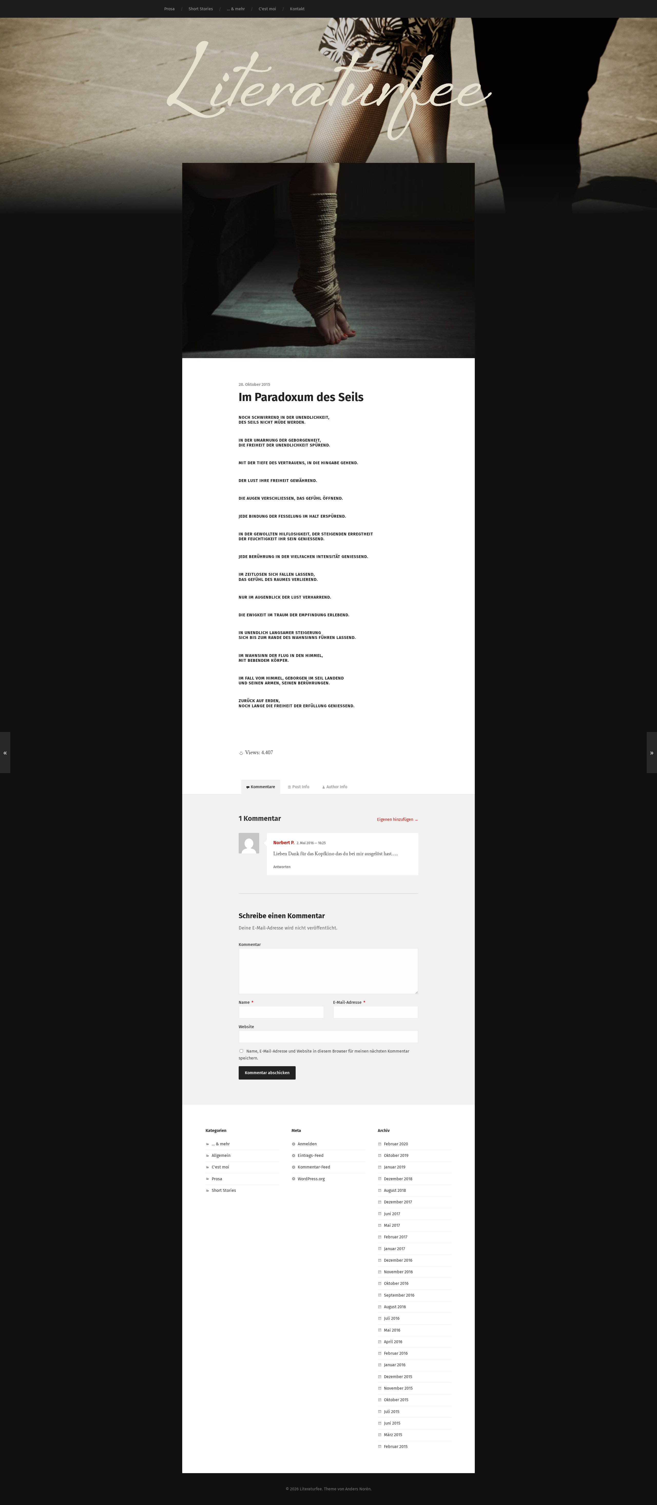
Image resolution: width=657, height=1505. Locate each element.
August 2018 (395, 1190)
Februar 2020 (396, 1143)
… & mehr (236, 8)
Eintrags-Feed (311, 1155)
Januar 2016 (394, 1364)
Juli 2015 (391, 1411)
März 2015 (393, 1434)
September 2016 (399, 1295)
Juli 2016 (392, 1318)
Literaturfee (311, 1489)
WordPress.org (311, 1178)
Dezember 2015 (398, 1376)
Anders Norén (358, 1489)
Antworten (282, 867)
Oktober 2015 (396, 1399)
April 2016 (393, 1341)
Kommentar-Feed (314, 1167)
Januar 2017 (394, 1248)
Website (246, 1026)
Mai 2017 (392, 1225)
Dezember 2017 (398, 1202)
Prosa (169, 8)
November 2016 (398, 1271)
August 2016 (395, 1306)
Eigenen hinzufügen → (397, 819)
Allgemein (221, 1155)
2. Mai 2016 (311, 843)
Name (246, 1002)
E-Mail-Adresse (349, 1002)
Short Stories (201, 8)
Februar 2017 (395, 1236)
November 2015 (398, 1388)
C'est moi (220, 1167)
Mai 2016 (392, 1330)
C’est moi (267, 8)
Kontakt (297, 8)
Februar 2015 (396, 1446)
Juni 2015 (392, 1423)
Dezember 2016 (398, 1260)
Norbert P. (283, 843)
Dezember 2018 (398, 1178)
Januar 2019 (394, 1167)
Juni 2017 (392, 1213)
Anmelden (307, 1143)
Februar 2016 (396, 1353)
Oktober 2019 (396, 1155)
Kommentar (250, 944)
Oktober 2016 (396, 1283)
